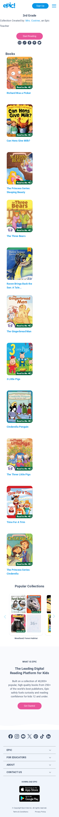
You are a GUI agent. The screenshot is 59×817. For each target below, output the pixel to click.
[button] (26, 614)
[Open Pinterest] (36, 736)
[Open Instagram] (17, 736)
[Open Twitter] (29, 736)
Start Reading (29, 36)
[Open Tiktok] (42, 736)
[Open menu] (54, 5)
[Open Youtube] (23, 736)
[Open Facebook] (10, 736)
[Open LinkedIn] (48, 736)
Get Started (29, 705)
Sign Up (40, 5)
